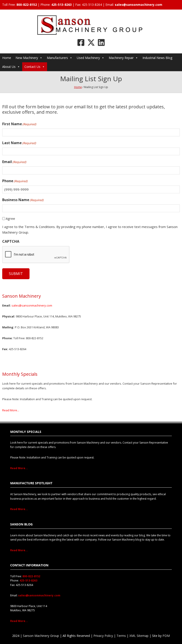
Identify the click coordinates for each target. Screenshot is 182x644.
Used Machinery (88, 58)
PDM (166, 636)
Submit (16, 273)
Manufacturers (57, 58)
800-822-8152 (26, 4)
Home (6, 58)
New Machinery (27, 58)
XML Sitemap (138, 636)
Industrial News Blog (157, 58)
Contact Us (32, 67)
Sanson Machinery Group (41, 636)
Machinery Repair (121, 58)
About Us (9, 67)
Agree (10, 218)
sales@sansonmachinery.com (138, 4)
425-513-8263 (61, 4)
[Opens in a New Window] (80, 42)
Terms (121, 636)
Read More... (10, 410)
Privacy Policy (103, 636)
